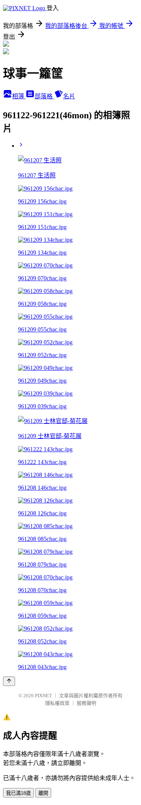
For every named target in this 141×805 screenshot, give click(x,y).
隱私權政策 (57, 703)
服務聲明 (86, 703)
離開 (43, 793)
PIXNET (43, 695)
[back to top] (9, 681)
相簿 (19, 96)
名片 (69, 96)
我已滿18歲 (18, 793)
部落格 (44, 96)
